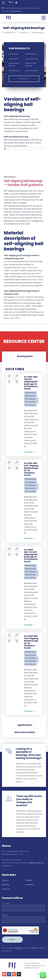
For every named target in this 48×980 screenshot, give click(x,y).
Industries (5, 885)
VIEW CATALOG (10, 177)
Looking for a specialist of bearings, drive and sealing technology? (29, 753)
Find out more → (16, 11)
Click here (18, 948)
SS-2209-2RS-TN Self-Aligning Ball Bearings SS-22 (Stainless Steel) (31, 556)
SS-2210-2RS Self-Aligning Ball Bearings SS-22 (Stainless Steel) (31, 469)
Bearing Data (30, 396)
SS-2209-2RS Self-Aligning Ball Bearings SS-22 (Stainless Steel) (31, 642)
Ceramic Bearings (31, 70)
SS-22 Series (30, 405)
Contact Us (24, 79)
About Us (5, 880)
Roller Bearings (30, 54)
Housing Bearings (31, 59)
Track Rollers (13, 59)
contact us (34, 948)
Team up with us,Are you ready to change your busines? (29, 800)
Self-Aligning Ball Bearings (30, 400)
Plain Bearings (14, 70)
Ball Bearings (13, 54)
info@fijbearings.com (36, 863)
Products (28, 880)
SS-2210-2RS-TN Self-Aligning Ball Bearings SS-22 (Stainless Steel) (31, 383)
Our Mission (29, 885)
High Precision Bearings (14, 64)
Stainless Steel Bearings (30, 64)
